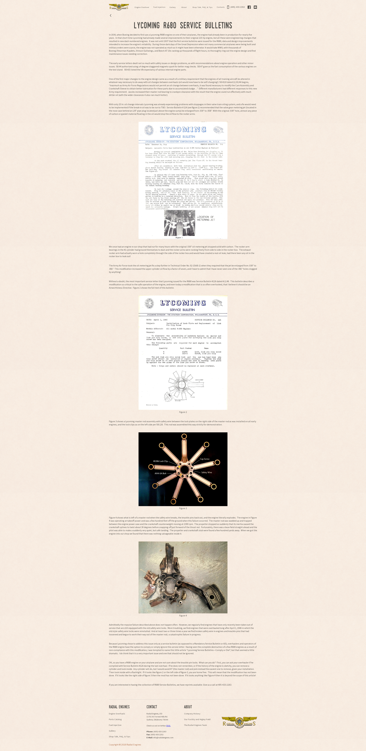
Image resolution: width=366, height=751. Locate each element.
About (184, 7)
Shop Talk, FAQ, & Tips (202, 7)
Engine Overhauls (117, 713)
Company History (192, 713)
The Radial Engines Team (195, 725)
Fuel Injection (159, 7)
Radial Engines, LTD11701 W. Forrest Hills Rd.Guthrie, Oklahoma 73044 (157, 716)
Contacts (221, 7)
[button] (142, 7)
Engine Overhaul (142, 7)
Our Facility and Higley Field (197, 719)
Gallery (173, 7)
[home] (119, 7)
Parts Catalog (115, 719)
